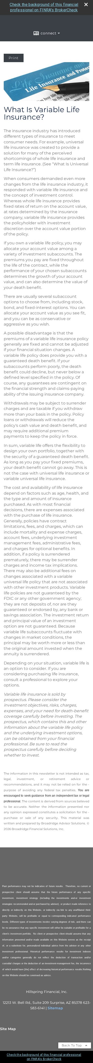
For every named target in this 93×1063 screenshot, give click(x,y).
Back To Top (72, 1045)
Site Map (8, 1029)
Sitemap (55, 1008)
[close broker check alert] (86, 4)
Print (14, 58)
